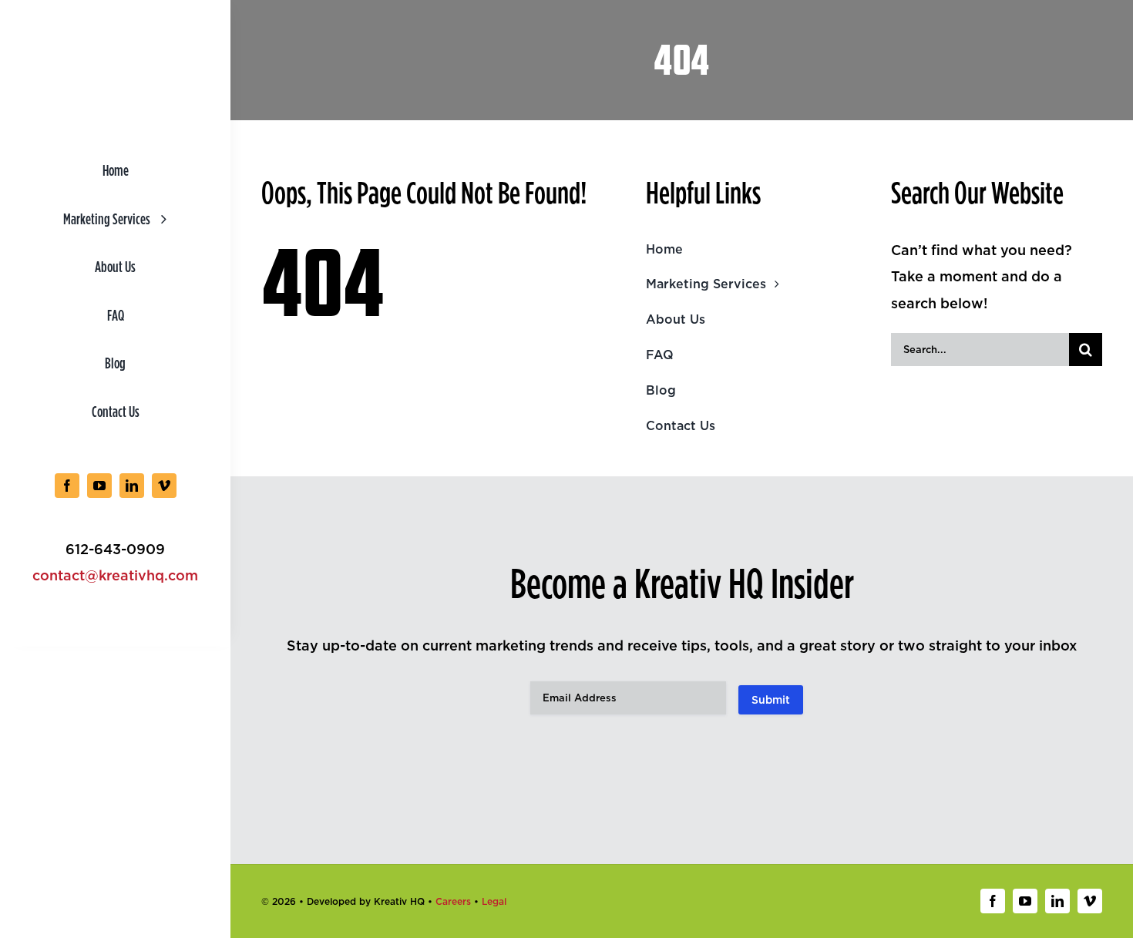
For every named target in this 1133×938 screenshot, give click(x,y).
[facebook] (67, 485)
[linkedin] (131, 485)
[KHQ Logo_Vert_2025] (115, 34)
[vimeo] (164, 485)
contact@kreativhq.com (115, 575)
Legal (494, 901)
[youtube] (99, 485)
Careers (453, 901)
